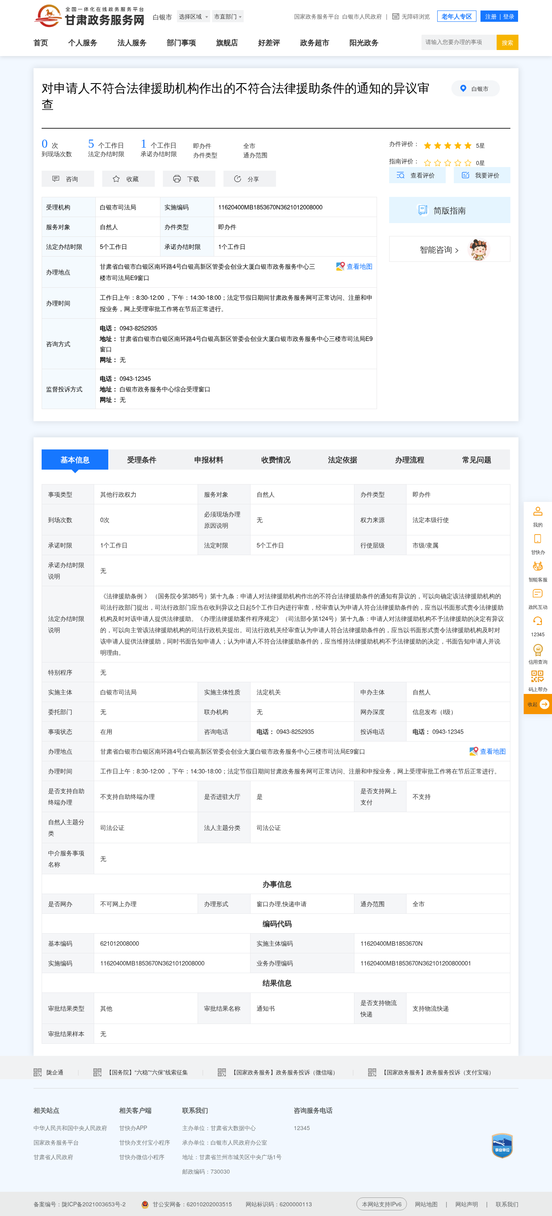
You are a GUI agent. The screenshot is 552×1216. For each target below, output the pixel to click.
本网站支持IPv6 (382, 1204)
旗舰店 (227, 42)
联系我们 (507, 1204)
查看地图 (360, 266)
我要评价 (487, 175)
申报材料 (208, 459)
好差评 (269, 42)
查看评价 (423, 175)
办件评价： (404, 143)
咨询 (72, 178)
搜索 (507, 42)
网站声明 (466, 1204)
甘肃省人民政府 (53, 1157)
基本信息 (75, 459)
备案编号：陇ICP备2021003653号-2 (80, 1204)
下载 (193, 178)
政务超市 (314, 42)
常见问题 (476, 459)
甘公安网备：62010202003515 (192, 1204)
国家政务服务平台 (316, 16)
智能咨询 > (439, 249)
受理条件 (141, 459)
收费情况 (276, 459)
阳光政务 (364, 42)
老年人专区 (457, 16)
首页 (41, 42)
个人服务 (82, 42)
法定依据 (342, 459)
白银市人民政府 (362, 16)
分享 (253, 179)
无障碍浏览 (416, 16)
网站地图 (426, 1204)
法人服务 (132, 42)
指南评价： (404, 161)
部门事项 (181, 42)
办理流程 (409, 459)
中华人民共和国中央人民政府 (70, 1128)
